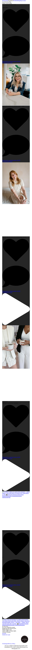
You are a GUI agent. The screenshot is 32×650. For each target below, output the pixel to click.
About (6, 0)
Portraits (4, 633)
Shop (21, 0)
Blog (18, 0)
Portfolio (15, 0)
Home (3, 0)
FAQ (3, 643)
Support (6, 643)
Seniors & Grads (6, 634)
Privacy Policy (11, 643)
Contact (24, 0)
